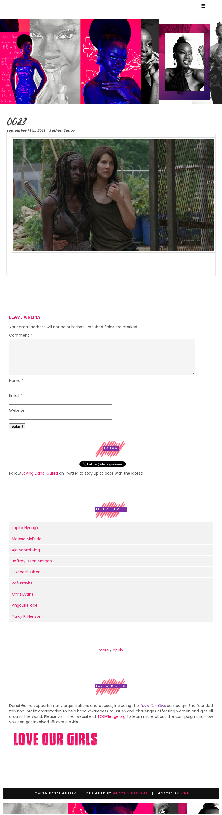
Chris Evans (22, 594)
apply (118, 650)
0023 (16, 122)
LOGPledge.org (112, 716)
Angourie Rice (25, 605)
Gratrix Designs (130, 793)
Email (15, 396)
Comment (20, 335)
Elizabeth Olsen (26, 572)
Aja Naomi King (26, 550)
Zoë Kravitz (22, 583)
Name (16, 381)
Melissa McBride (26, 539)
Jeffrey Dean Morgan (32, 561)
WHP (185, 793)
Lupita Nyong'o (26, 527)
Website (17, 410)
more (104, 650)
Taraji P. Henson (26, 616)
